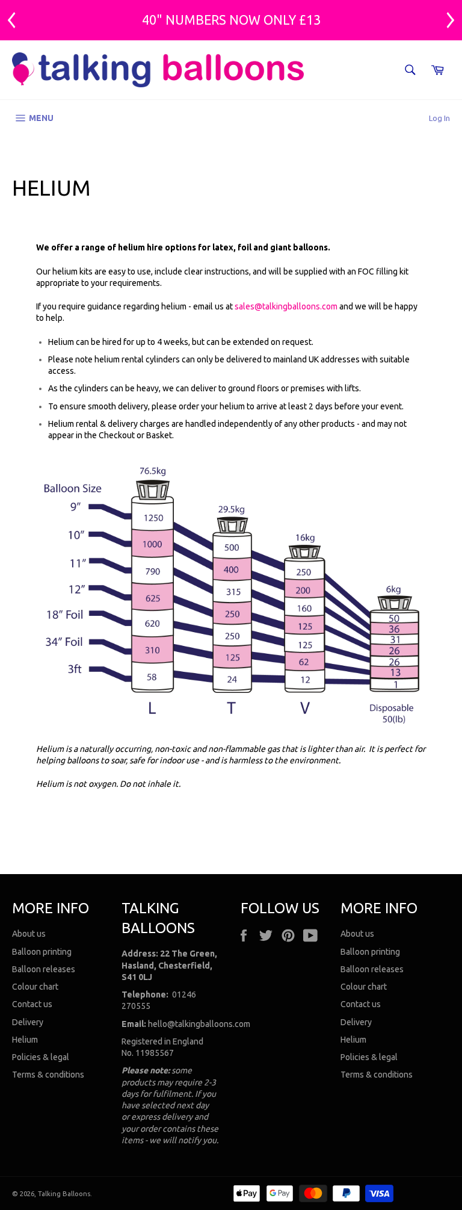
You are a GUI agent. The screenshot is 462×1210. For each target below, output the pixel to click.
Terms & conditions (48, 1074)
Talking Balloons (64, 1193)
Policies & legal (40, 1057)
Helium (25, 1039)
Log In (439, 118)
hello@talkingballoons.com (199, 1024)
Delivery (27, 1022)
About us (29, 934)
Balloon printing (42, 952)
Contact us (32, 1004)
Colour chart (35, 986)
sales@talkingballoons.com (286, 306)
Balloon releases (43, 969)
